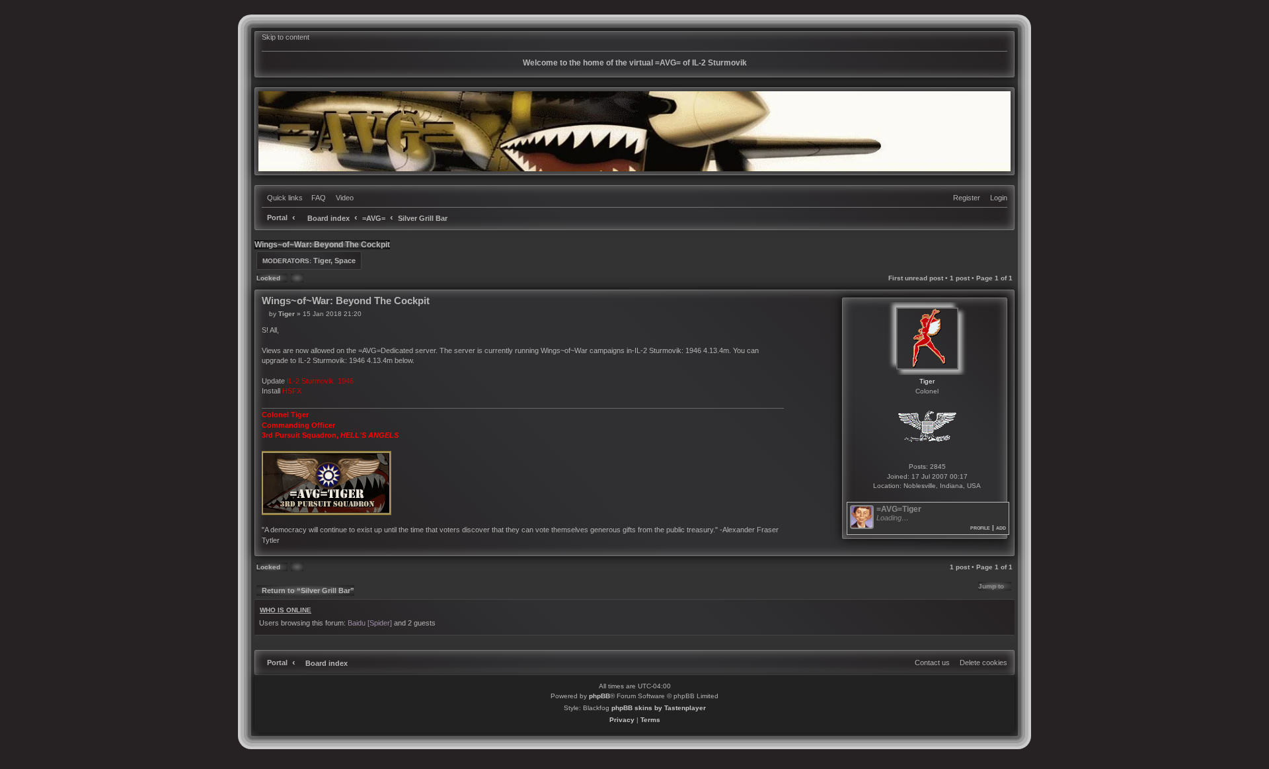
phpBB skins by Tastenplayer (658, 707)
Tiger (321, 260)
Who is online (285, 610)
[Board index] (634, 131)
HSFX (291, 391)
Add (1001, 527)
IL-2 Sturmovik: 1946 (320, 381)
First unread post (915, 278)
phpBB (599, 696)
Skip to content (285, 37)
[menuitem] (316, 198)
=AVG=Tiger (898, 509)
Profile (980, 527)
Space (345, 260)
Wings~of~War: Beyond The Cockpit (322, 244)
